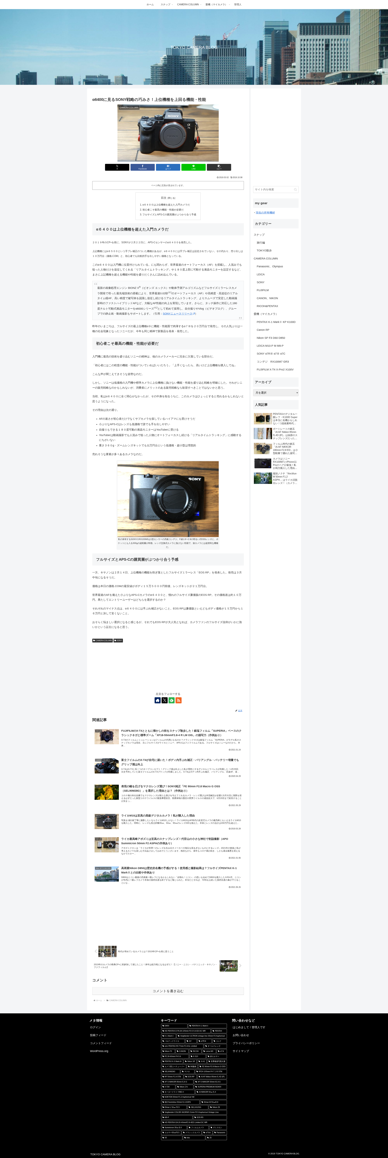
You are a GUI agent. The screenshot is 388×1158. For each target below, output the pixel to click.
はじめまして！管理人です (249, 1027)
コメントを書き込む (168, 991)
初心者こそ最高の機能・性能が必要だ (163, 209)
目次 (163, 197)
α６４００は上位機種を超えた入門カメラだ (166, 204)
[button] (219, 167)
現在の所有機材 (265, 212)
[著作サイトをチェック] (158, 700)
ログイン (95, 1027)
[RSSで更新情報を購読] (179, 700)
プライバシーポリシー (246, 1043)
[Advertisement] (168, 666)
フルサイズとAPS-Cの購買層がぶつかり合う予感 (169, 214)
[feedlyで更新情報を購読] (172, 700)
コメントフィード (101, 1043)
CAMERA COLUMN (104, 640)
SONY (119, 640)
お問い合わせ (241, 1035)
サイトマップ (241, 1051)
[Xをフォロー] (165, 700)
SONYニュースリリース (177, 313)
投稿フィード (98, 1035)
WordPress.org (99, 1051)
